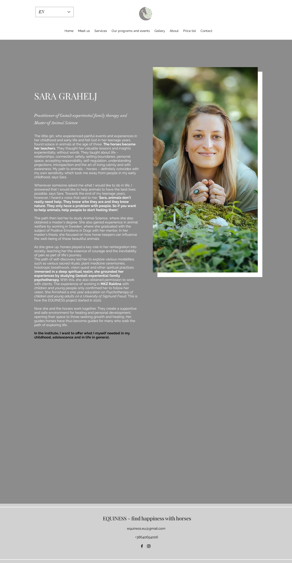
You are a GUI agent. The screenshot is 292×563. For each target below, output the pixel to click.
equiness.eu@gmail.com (146, 528)
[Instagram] (148, 546)
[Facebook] (142, 546)
